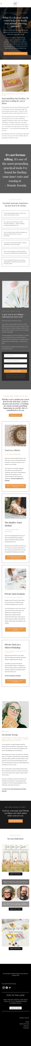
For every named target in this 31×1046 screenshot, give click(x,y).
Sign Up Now (15, 1008)
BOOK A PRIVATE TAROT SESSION (15, 629)
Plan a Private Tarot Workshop (15, 681)
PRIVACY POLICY (24, 1018)
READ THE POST (15, 874)
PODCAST (26, 1028)
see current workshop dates (15, 486)
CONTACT (26, 1026)
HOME (27, 1022)
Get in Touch (15, 821)
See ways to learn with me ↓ (15, 53)
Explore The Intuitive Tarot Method (16, 557)
